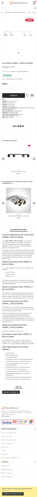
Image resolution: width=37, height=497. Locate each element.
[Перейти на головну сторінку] (2, 12)
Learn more (5, 490)
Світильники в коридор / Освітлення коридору (19, 377)
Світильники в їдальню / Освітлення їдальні (18, 379)
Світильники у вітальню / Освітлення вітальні (18, 361)
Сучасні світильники (11, 357)
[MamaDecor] (18, 3)
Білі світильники (10, 353)
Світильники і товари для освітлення (15, 12)
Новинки (3, 450)
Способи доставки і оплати (8, 433)
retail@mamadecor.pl (7, 469)
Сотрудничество (14, 457)
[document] (18, 492)
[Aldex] (18, 132)
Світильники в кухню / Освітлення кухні (16, 369)
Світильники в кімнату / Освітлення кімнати (17, 371)
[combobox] (18, 8)
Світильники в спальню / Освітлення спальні (18, 367)
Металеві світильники (12, 355)
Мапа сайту (4, 447)
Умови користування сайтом (9, 440)
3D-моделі (4, 454)
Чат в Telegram (7, 473)
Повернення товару (6, 436)
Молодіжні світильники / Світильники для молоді (19, 359)
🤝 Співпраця (5, 457)
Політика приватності (7, 443)
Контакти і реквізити (7, 476)
